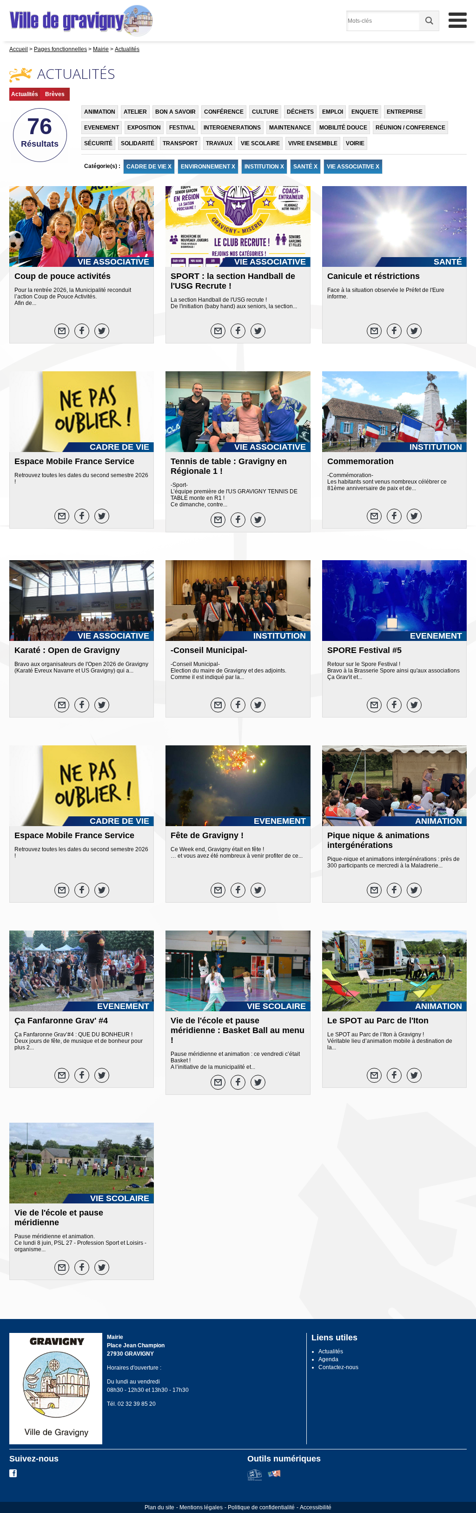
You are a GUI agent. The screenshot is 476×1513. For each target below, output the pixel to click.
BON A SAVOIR (175, 112)
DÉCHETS (300, 112)
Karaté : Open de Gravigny (67, 650)
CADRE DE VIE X (149, 166)
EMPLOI (332, 112)
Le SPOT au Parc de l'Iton (378, 1020)
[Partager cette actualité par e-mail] (61, 330)
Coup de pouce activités (62, 276)
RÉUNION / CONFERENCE (410, 127)
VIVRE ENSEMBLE (312, 143)
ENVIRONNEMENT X (208, 166)
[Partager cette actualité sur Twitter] (101, 330)
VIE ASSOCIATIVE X (353, 166)
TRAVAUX (219, 143)
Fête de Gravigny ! (207, 835)
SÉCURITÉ (98, 143)
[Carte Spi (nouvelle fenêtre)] (274, 1478)
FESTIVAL (182, 127)
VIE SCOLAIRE (260, 143)
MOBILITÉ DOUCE (343, 127)
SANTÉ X (305, 166)
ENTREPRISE (405, 112)
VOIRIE (355, 143)
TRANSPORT (180, 143)
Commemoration (360, 461)
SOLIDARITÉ (137, 143)
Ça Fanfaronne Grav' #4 (61, 1020)
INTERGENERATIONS (232, 127)
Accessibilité (315, 1507)
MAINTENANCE (290, 127)
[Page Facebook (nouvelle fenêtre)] (13, 1475)
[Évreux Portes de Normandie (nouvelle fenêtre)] (254, 1478)
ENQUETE (364, 112)
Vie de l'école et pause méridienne (58, 1217)
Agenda (328, 1359)
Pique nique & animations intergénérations (378, 840)
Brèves (55, 94)
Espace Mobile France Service (74, 461)
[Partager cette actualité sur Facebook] (81, 330)
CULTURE (265, 112)
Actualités (24, 94)
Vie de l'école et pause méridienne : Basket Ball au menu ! (237, 1030)
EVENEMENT (101, 127)
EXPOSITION (144, 127)
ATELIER (135, 112)
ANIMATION (99, 112)
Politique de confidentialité (261, 1507)
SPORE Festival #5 (364, 650)
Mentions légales (201, 1507)
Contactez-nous (338, 1367)
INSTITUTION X (264, 166)
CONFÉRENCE (224, 112)
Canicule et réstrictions (373, 276)
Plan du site (159, 1507)
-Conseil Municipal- (209, 650)
